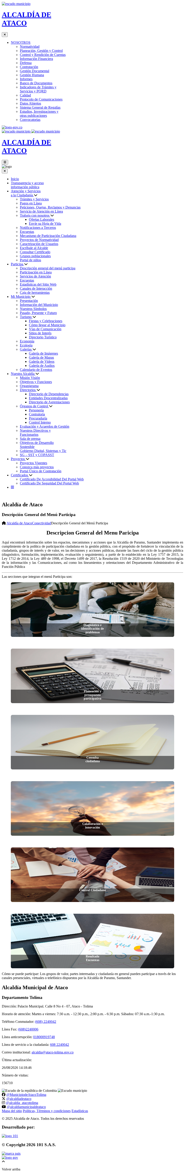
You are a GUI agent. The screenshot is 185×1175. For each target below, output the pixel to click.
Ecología (26, 345)
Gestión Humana (32, 75)
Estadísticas (80, 1111)
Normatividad (29, 46)
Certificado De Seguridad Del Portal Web (49, 483)
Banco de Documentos (36, 83)
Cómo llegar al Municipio (47, 325)
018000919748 (44, 1037)
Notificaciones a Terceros (38, 227)
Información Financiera (36, 59)
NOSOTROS (20, 42)
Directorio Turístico (43, 337)
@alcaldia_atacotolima (22, 1103)
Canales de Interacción (36, 288)
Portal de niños (30, 260)
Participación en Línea (36, 272)
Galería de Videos (41, 361)
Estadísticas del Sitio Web (38, 284)
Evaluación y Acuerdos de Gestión (44, 426)
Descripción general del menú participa (47, 268)
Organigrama (29, 386)
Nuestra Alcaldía (23, 374)
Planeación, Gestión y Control (41, 51)
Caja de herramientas (35, 292)
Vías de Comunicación (45, 329)
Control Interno (40, 422)
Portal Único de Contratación (40, 471)
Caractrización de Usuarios (39, 244)
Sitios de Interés (40, 333)
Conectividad (41, 523)
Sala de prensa (30, 439)
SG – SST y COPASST (37, 455)
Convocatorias (30, 120)
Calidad (25, 95)
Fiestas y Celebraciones (45, 321)
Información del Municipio (39, 305)
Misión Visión (30, 378)
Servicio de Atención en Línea (41, 211)
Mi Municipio (21, 296)
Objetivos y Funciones (36, 382)
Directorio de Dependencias (49, 394)
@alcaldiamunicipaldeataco (26, 1107)
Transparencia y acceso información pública (27, 185)
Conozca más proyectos (37, 467)
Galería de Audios (42, 365)
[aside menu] (12, 487)
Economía (27, 341)
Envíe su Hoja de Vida (45, 223)
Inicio (15, 179)
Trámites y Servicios (34, 199)
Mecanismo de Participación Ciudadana (48, 236)
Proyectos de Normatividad (39, 240)
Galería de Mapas (41, 357)
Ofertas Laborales (41, 219)
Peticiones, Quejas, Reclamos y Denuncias (50, 207)
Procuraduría (38, 418)
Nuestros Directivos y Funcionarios (35, 432)
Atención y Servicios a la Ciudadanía (26, 193)
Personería (36, 410)
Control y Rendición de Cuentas (43, 55)
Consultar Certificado (35, 252)
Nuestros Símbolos (33, 309)
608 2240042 (59, 1044)
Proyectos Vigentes (33, 463)
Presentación (29, 301)
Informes (26, 79)
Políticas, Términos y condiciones (47, 1111)
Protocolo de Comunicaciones (41, 99)
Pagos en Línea (31, 203)
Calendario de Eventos (36, 370)
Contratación (29, 67)
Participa (17, 264)
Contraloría (37, 414)
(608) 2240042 (45, 1022)
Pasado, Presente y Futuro (38, 313)
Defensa (26, 63)
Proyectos (18, 459)
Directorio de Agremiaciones (49, 402)
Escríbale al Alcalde (34, 248)
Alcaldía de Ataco (19, 523)
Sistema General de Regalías (40, 107)
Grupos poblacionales (35, 256)
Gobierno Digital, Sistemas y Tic (43, 451)
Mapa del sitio (12, 1111)
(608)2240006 (28, 1029)
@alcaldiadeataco (18, 1099)
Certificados (20, 475)
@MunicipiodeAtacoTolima (26, 1095)
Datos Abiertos (30, 103)
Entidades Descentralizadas (48, 398)
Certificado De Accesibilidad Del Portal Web (52, 479)
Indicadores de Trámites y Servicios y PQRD (38, 89)
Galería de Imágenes (43, 353)
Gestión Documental (34, 71)
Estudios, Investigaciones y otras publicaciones (39, 113)
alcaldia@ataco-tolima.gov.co (53, 1052)
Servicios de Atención (35, 276)
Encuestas (27, 232)
